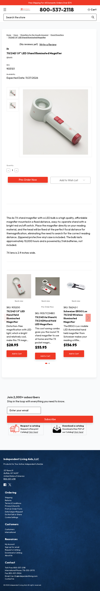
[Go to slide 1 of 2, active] (46, 363)
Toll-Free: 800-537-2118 (15, 567)
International (10, 532)
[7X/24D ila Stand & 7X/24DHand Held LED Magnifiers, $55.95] (47, 286)
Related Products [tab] (15, 266)
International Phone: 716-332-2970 (20, 570)
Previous (6, 318)
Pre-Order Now (47, 307)
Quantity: (10, 165)
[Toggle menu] (4, 9)
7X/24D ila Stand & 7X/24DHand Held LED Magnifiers (46, 321)
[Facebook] (44, 196)
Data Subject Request (14, 512)
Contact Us (9, 579)
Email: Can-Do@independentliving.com (21, 576)
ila (8, 48)
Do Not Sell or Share (13, 514)
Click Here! (33, 432)
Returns (8, 500)
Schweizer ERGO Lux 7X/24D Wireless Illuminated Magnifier (75, 316)
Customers (9, 529)
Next (88, 318)
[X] (54, 196)
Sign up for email (12, 547)
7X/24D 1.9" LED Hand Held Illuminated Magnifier (16, 316)
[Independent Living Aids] (25, 9)
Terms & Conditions (13, 503)
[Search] (92, 17)
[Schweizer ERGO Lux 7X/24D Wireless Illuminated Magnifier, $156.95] (76, 286)
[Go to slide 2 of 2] (49, 363)
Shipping (8, 497)
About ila (8, 555)
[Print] (49, 196)
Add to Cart (17, 353)
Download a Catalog (13, 553)
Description (12, 208)
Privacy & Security (12, 506)
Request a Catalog (12, 550)
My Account (10, 544)
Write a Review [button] (48, 44)
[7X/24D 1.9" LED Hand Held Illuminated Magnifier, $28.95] (19, 286)
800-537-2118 (57, 9)
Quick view (19, 301)
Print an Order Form (13, 509)
